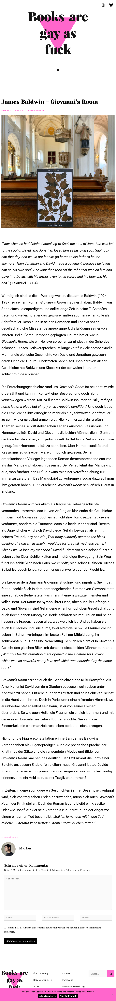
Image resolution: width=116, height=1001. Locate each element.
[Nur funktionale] (112, 994)
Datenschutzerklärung (73, 986)
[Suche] (110, 973)
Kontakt (66, 973)
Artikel (36, 986)
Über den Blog (40, 973)
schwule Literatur (10, 837)
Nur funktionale (68, 996)
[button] (58, 69)
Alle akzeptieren (47, 996)
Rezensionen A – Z (42, 980)
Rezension (6, 110)
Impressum (68, 980)
